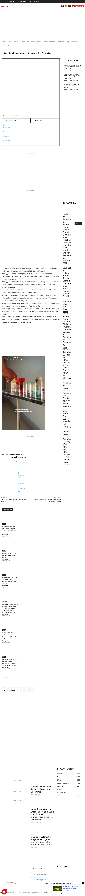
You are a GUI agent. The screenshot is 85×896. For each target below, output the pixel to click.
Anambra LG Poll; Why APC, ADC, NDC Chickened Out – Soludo (72, 86)
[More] (30, 144)
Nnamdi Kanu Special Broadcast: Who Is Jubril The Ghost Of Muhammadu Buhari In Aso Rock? (42, 814)
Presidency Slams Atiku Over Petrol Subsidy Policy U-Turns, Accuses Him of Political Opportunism (72, 76)
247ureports (5, 534)
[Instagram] (66, 6)
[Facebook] (62, 6)
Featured (65, 434)
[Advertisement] (42, 24)
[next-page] (6, 676)
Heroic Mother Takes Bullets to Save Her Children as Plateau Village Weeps (72, 66)
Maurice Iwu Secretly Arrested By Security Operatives (41, 789)
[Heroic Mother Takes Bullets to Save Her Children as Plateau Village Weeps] (7, 774)
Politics (79, 53)
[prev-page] (3, 676)
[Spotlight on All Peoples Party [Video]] (42, 730)
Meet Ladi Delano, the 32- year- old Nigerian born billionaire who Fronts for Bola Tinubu (41, 841)
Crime (65, 70)
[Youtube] (73, 6)
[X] (69, 6)
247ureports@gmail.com (39, 880)
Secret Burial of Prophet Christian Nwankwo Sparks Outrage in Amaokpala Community (67, 330)
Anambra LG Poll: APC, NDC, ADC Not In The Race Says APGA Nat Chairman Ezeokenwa (67, 369)
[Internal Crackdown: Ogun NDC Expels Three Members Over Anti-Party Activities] (10, 570)
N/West (4, 601)
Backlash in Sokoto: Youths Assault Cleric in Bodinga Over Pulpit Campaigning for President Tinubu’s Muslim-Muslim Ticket (10, 608)
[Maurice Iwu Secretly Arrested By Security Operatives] (42, 778)
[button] (5, 6)
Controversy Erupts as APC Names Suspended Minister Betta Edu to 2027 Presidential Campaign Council (67, 412)
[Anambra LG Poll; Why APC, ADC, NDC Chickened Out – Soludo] (10, 545)
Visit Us (78, 223)
